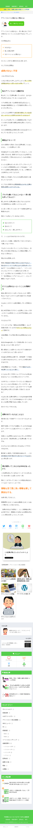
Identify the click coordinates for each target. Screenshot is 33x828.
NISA (6, 736)
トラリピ (7, 755)
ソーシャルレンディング (11, 740)
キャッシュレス (8, 709)
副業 (9, 665)
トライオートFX (9, 749)
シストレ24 (8, 752)
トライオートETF (9, 746)
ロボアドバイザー (9, 716)
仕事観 (5, 769)
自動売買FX (14, 6)
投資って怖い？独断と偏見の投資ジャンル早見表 (16, 9)
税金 (24, 665)
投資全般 (6, 713)
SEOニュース (7, 723)
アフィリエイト (9, 660)
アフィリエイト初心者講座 (17, 565)
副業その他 (7, 762)
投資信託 (8, 6)
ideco (6, 733)
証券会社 (21, 6)
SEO (26, 6)
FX (24, 660)
